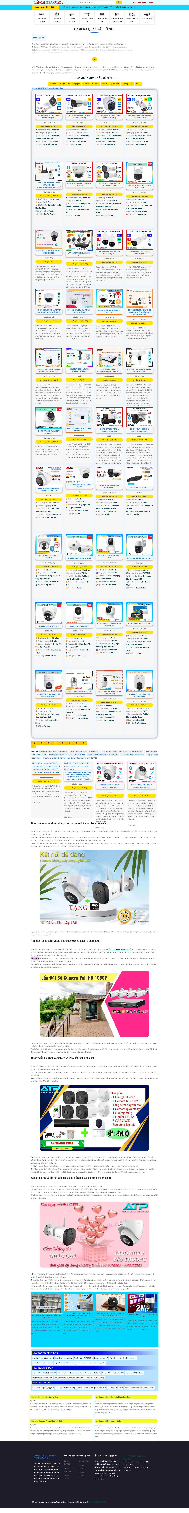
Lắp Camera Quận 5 (48, 2)
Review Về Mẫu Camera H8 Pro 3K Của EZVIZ (102, 755)
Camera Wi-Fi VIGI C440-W (49, 626)
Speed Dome (115, 84)
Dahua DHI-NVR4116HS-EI (139, 488)
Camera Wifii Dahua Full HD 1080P (44, 1373)
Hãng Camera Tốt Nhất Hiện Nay (54, 758)
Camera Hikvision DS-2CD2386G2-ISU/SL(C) (85, 751)
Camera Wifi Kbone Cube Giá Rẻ (90, 1373)
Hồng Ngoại (76, 84)
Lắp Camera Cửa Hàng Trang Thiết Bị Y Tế (82, 758)
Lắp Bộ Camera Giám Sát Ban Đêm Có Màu (139, 1388)
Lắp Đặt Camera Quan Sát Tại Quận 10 (46, 1316)
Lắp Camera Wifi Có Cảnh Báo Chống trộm (68, 1378)
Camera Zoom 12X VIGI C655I (79, 558)
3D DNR (138, 84)
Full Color (86, 84)
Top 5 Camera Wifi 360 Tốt (83, 1358)
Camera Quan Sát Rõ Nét (94, 29)
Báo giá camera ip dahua (64, 1358)
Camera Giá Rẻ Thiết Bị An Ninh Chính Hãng (47, 88)
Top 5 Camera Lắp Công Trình (42, 1363)
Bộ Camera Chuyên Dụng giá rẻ (43, 1388)
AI (92, 84)
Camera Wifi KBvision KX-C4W (79, 691)
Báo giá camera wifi (101, 1358)
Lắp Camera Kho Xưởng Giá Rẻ (108, 1421)
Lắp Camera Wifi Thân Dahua (42, 1378)
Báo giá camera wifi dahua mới (43, 1358)
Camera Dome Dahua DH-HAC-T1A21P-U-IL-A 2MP (67, 755)
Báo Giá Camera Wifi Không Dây (44, 1397)
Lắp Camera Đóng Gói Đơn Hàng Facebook (113, 1397)
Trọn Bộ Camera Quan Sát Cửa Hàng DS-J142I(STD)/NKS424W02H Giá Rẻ (49, 185)
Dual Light (62, 84)
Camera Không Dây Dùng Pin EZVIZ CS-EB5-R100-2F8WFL (122, 751)
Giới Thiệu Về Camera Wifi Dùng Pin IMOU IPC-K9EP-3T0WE (78, 1315)
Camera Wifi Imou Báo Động (94, 1378)
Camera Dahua (84, 1461)
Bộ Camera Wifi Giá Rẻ (115, 1388)
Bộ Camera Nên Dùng (88, 7)
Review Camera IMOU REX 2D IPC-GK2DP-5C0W (110, 1314)
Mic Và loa (52, 84)
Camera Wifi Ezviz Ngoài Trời (67, 1373)
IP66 (132, 84)
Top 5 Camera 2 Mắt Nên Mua (65, 1363)
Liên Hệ (132, 7)
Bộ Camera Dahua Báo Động (65, 1388)
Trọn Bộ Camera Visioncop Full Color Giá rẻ (91, 1388)
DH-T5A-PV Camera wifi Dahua (46, 772)
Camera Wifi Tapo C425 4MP (139, 624)
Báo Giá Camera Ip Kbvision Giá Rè (132, 755)
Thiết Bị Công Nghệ (104, 7)
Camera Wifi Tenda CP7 (79, 626)
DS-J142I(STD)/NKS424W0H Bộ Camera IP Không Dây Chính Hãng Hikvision (139, 312)
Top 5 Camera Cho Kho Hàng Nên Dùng (123, 1358)
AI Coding (125, 84)
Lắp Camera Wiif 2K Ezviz (134, 1373)
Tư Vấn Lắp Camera (121, 7)
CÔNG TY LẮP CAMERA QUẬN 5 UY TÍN (45, 1456)
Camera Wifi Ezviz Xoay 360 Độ (113, 1373)
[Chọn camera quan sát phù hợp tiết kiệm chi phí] (153, 18)
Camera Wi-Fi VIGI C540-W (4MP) (139, 558)
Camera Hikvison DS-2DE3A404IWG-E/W (53, 751)
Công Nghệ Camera (70, 7)
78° (69, 84)
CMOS (97, 84)
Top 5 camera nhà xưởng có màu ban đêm (91, 1363)
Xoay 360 (105, 84)
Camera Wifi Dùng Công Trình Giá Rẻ (142, 1316)
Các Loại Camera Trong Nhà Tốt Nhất (46, 1421)
